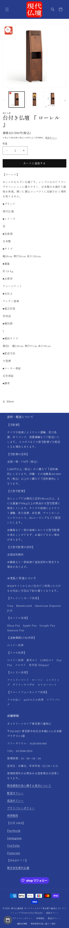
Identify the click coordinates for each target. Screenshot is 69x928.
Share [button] (10, 401)
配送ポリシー (51, 137)
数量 (5, 143)
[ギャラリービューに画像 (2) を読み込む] (34, 100)
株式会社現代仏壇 (18, 868)
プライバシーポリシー (21, 808)
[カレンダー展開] (8, 920)
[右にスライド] (65, 100)
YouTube (13, 845)
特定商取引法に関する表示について (29, 785)
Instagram (14, 838)
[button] (7, 9)
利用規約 (12, 815)
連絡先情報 (22, 923)
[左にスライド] (4, 100)
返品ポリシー (15, 800)
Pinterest (13, 853)
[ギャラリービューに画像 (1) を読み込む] (17, 100)
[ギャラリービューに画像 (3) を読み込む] (52, 100)
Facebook (14, 830)
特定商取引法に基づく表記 (43, 923)
